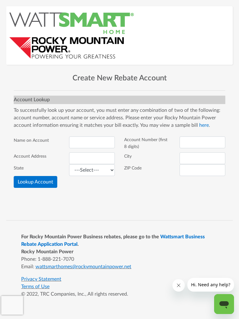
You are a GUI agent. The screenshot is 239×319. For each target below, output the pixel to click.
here (204, 125)
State (19, 168)
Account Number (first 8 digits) (145, 143)
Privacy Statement (41, 279)
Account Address (30, 156)
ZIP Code (133, 168)
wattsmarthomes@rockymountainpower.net (83, 266)
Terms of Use (35, 286)
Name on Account (31, 140)
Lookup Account (35, 181)
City (128, 156)
